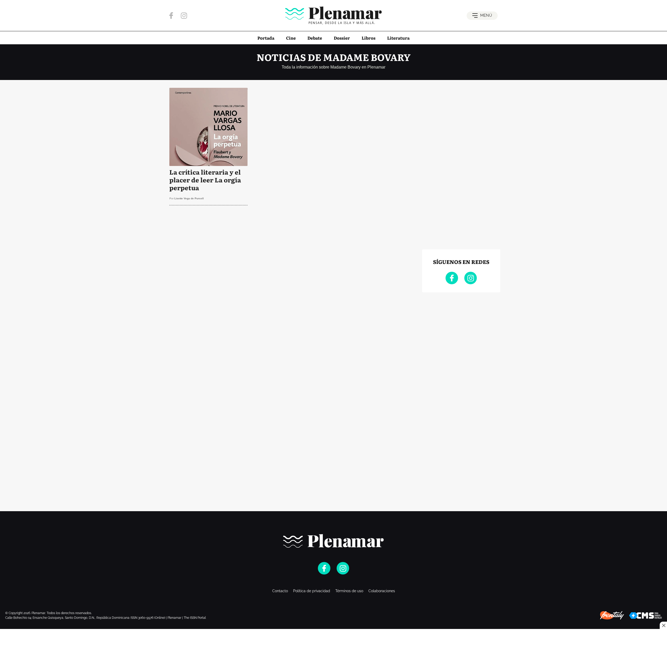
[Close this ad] (663, 625)
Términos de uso (349, 591)
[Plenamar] (333, 541)
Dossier (342, 38)
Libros (368, 38)
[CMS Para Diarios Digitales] (645, 615)
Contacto (280, 591)
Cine (291, 38)
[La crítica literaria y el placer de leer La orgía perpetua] (208, 146)
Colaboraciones (381, 591)
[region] (292, 230)
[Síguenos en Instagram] (184, 16)
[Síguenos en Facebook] (171, 15)
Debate (314, 38)
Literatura (398, 38)
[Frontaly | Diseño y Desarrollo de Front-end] (612, 615)
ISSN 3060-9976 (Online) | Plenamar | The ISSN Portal (168, 618)
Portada (265, 38)
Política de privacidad (311, 591)
